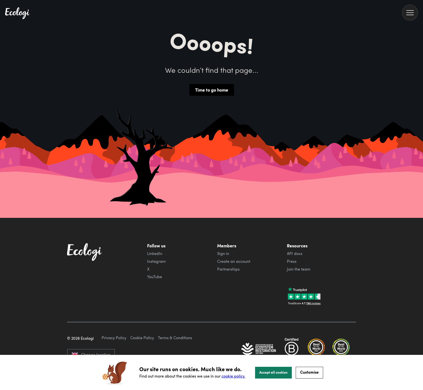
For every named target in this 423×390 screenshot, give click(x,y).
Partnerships (228, 269)
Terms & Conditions (175, 337)
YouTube (154, 276)
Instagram (156, 261)
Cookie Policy (142, 337)
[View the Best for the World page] (316, 349)
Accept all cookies (273, 372)
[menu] (410, 12)
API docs (294, 253)
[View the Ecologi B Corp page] (292, 349)
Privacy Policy (114, 337)
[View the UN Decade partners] (259, 349)
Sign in (223, 253)
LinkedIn (154, 253)
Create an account (233, 261)
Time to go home (211, 90)
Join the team (298, 269)
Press (291, 261)
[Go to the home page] (17, 13)
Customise (309, 372)
